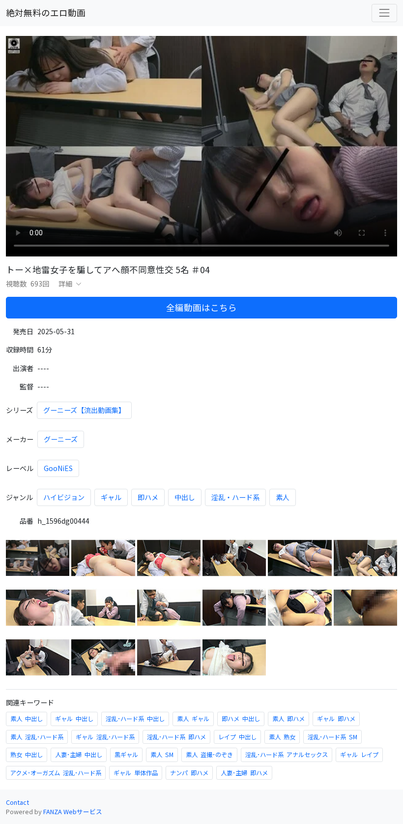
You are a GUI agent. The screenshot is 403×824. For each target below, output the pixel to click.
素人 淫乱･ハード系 (36, 736)
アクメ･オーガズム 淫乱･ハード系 (55, 772)
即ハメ (148, 497)
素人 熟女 (282, 736)
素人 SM (161, 754)
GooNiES (58, 468)
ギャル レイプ (359, 754)
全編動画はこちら (201, 307)
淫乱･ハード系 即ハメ (176, 736)
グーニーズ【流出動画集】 (84, 410)
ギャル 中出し (74, 718)
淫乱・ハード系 (235, 497)
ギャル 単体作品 (136, 772)
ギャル (111, 497)
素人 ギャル (193, 718)
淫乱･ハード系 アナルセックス (286, 754)
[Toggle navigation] (384, 13)
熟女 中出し (26, 754)
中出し (184, 497)
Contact (17, 802)
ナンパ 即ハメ (189, 772)
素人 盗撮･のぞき (209, 754)
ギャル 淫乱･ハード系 (105, 736)
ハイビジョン (64, 497)
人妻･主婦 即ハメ (244, 772)
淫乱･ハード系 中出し (135, 718)
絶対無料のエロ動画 (46, 12)
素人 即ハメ (288, 718)
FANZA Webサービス (72, 811)
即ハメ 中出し (241, 718)
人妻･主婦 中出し (78, 754)
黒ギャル (126, 754)
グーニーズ (61, 439)
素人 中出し (26, 718)
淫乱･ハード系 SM (332, 736)
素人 (282, 497)
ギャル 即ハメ (336, 718)
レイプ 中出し (237, 736)
